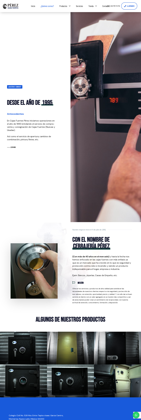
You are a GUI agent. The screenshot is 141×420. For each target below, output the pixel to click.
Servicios (79, 6)
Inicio (33, 6)
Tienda (91, 6)
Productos (63, 6)
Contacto (105, 6)
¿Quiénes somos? (47, 6)
